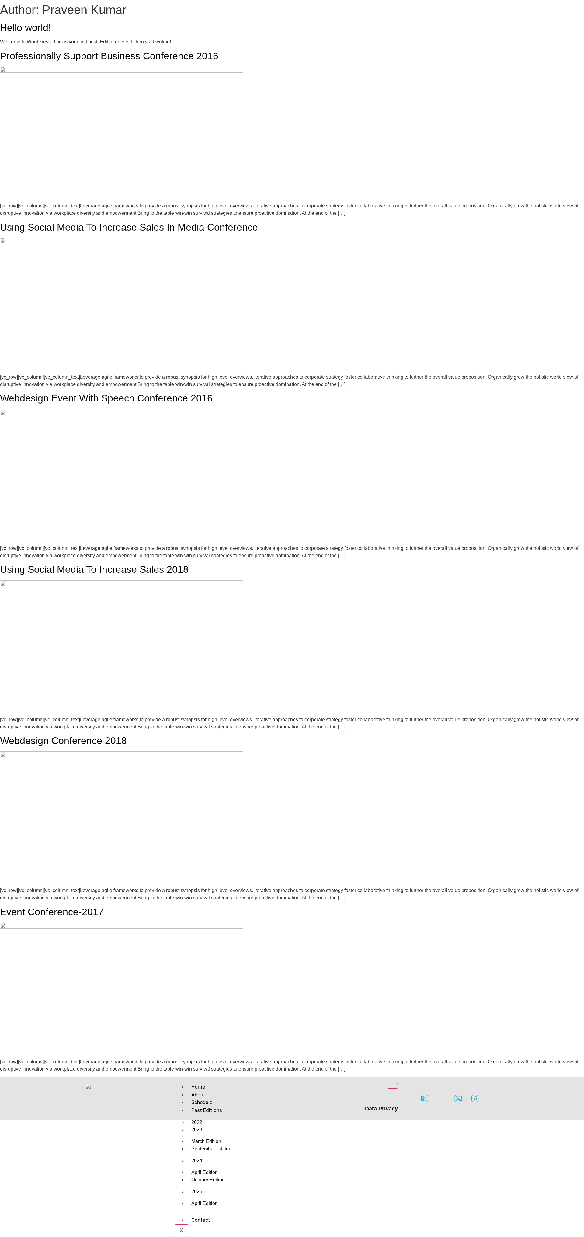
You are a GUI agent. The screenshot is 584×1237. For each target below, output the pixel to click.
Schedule (201, 1102)
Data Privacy (381, 1109)
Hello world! (25, 27)
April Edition (204, 1203)
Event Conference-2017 (52, 911)
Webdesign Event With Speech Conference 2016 (106, 398)
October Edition (208, 1179)
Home (198, 1087)
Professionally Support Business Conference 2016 (109, 55)
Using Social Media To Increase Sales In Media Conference (129, 227)
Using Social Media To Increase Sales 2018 (94, 569)
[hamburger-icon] (393, 1086)
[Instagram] (441, 1098)
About (198, 1095)
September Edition (211, 1148)
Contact (200, 1220)
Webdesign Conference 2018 (63, 740)
